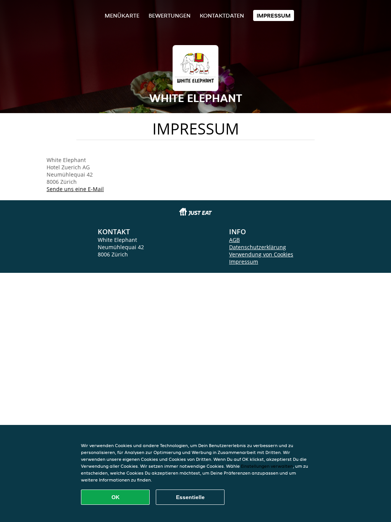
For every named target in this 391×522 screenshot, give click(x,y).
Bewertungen (170, 15)
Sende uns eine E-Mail (75, 189)
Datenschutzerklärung (257, 247)
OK (115, 497)
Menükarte (122, 15)
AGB (234, 239)
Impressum (274, 15)
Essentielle (190, 497)
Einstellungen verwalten (267, 466)
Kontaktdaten (222, 15)
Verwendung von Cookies (261, 254)
